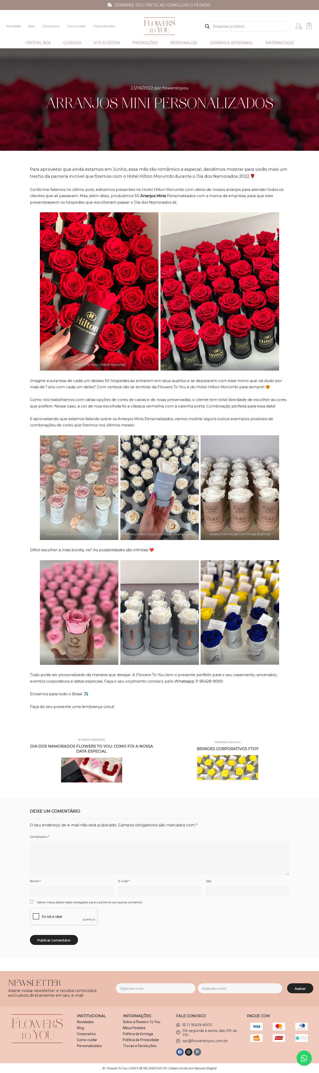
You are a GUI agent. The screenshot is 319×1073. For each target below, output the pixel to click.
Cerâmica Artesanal (231, 43)
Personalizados (104, 26)
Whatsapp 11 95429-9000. (199, 681)
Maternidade (279, 43)
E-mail (124, 881)
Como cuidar (76, 26)
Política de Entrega (138, 1034)
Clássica (72, 43)
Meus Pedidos (134, 1028)
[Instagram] (188, 1052)
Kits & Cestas (107, 43)
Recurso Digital (206, 1068)
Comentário (39, 837)
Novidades (13, 26)
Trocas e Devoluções (140, 1046)
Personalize (183, 43)
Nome (35, 881)
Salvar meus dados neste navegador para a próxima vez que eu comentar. (90, 902)
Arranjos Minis (153, 195)
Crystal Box (38, 43)
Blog (31, 26)
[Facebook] (180, 1052)
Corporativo (51, 26)
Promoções (145, 43)
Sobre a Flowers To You (141, 1022)
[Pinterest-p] (197, 1052)
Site (208, 881)
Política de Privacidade (141, 1040)
